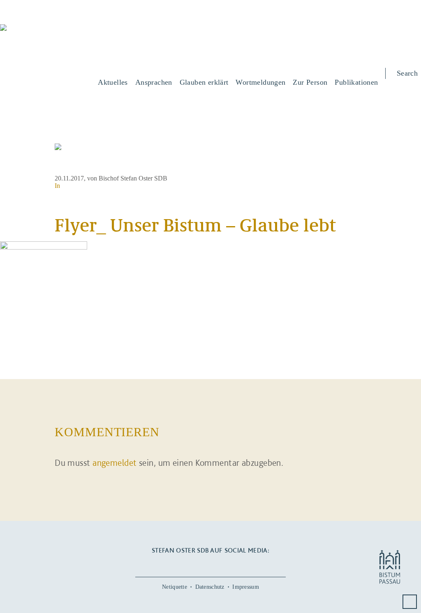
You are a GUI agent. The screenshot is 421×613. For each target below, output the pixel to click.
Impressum (245, 587)
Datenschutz (209, 587)
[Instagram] (210, 564)
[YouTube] (198, 564)
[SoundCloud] (223, 564)
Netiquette (174, 587)
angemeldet (114, 462)
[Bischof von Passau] (49, 33)
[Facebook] (185, 564)
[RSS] (235, 564)
